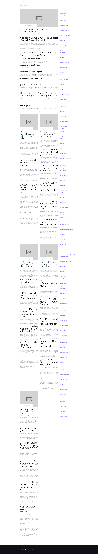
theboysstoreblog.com (64, 256)
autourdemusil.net (63, 217)
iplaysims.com (62, 212)
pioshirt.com (62, 271)
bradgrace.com (62, 219)
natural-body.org (63, 202)
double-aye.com (63, 150)
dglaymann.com (62, 251)
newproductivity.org (63, 190)
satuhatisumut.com (63, 413)
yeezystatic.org (62, 138)
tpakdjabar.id (62, 369)
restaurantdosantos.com (64, 399)
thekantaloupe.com (63, 123)
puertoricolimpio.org (63, 13)
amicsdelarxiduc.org (63, 303)
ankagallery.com (63, 244)
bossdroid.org (62, 47)
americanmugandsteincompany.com (66, 229)
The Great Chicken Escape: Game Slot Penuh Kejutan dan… (49, 264)
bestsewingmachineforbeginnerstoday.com (67, 241)
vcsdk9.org (62, 131)
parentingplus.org (63, 180)
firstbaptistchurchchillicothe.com (65, 195)
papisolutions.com (63, 18)
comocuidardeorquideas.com (65, 327)
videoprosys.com (63, 133)
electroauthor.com (63, 160)
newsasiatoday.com (63, 357)
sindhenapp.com (62, 401)
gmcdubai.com (62, 239)
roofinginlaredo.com (63, 335)
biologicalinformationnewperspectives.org (67, 254)
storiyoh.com (62, 57)
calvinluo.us (62, 182)
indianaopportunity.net (64, 340)
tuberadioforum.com (63, 128)
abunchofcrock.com (63, 227)
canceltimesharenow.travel (64, 62)
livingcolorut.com (63, 155)
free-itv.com (62, 197)
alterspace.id (62, 362)
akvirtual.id (62, 372)
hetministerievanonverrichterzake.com (66, 305)
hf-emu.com (62, 84)
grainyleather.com (63, 278)
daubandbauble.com (63, 67)
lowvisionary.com (63, 99)
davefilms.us (62, 69)
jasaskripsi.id (62, 364)
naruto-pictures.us (63, 106)
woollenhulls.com (63, 214)
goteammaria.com (63, 187)
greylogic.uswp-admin (64, 79)
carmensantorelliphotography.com (66, 261)
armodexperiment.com (64, 293)
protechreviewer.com (63, 276)
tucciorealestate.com (63, 298)
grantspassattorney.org (64, 406)
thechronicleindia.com (64, 121)
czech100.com (62, 222)
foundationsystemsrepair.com (65, 35)
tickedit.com (62, 42)
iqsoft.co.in (62, 89)
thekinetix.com (62, 281)
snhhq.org (61, 384)
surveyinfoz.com (63, 37)
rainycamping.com (63, 165)
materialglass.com (63, 310)
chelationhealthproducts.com (65, 352)
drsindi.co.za (62, 143)
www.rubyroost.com (63, 320)
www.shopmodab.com (64, 325)
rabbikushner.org (63, 45)
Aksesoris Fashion (28, 25)
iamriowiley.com (62, 330)
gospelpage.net (62, 52)
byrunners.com (62, 234)
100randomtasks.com (63, 192)
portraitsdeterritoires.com (64, 300)
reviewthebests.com (63, 342)
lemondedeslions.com (63, 96)
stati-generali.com (63, 266)
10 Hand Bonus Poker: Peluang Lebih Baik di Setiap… (27, 135)
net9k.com (61, 109)
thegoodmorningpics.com (64, 337)
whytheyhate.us (62, 136)
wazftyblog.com (63, 359)
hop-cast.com (62, 185)
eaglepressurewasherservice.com (66, 158)
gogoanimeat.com (63, 394)
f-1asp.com (62, 74)
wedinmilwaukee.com (63, 416)
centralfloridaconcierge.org (64, 207)
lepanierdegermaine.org (64, 50)
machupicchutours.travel (64, 101)
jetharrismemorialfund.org (64, 224)
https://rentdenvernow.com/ (25, 520)
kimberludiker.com (63, 268)
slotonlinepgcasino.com (64, 116)
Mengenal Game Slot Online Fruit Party (27, 411)
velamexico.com (62, 315)
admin (29, 33)
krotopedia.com (62, 367)
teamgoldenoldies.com (64, 396)
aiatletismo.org (62, 288)
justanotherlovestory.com (64, 94)
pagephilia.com (62, 347)
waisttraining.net (63, 313)
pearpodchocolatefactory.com (65, 386)
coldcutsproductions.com (64, 175)
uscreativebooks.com (63, 153)
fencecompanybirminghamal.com (66, 332)
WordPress (33, 549)
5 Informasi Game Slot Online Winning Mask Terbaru (29, 264)
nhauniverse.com (63, 391)
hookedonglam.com (63, 308)
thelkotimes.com (63, 418)
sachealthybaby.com (63, 379)
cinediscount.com (63, 64)
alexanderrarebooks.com (64, 23)
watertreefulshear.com (64, 25)
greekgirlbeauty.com (63, 20)
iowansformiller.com (63, 163)
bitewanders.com (63, 283)
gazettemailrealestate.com (65, 77)
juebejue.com (62, 40)
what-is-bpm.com (63, 170)
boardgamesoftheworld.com (65, 30)
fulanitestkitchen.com (63, 273)
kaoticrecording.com (63, 389)
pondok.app (62, 111)
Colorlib (25, 549)
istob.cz (61, 148)
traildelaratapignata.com (64, 374)
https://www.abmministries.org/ (45, 374)
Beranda (21, 5)
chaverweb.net (62, 246)
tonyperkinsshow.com (63, 126)
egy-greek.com (62, 72)
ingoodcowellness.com (64, 15)
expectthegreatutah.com (64, 168)
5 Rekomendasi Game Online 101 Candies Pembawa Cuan (35, 30)
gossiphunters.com (63, 411)
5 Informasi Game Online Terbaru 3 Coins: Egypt (48, 134)
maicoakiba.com (63, 104)
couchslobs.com (62, 209)
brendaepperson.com (63, 249)
